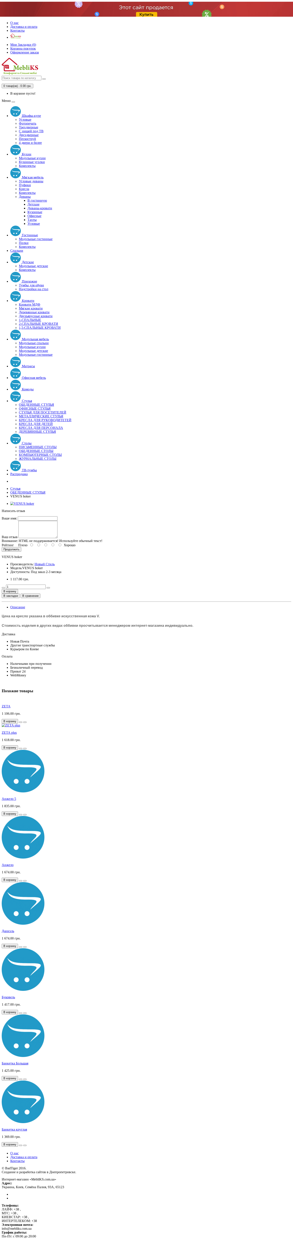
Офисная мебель (33, 378)
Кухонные (34, 212)
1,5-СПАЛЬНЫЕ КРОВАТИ (40, 327)
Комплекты (27, 166)
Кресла (24, 189)
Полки (24, 243)
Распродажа (19, 474)
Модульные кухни (32, 158)
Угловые (25, 119)
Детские (33, 204)
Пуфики (25, 185)
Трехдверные (28, 127)
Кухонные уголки (32, 162)
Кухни (26, 154)
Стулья (26, 401)
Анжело (8, 865)
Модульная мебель (35, 339)
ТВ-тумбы (29, 470)
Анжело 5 (9, 799)
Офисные (34, 216)
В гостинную (37, 200)
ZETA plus (9, 732)
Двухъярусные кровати (36, 316)
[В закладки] (20, 722)
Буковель (8, 997)
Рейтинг (8, 545)
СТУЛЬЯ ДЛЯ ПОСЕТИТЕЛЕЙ (42, 412)
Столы (26, 443)
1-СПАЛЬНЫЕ (30, 320)
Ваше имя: (9, 518)
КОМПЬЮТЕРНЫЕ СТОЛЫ (40, 455)
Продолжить (11, 549)
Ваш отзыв (10, 537)
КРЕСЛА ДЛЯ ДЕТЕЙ (36, 424)
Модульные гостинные (36, 239)
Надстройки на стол (33, 289)
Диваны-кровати (39, 208)
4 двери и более (30, 142)
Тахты (32, 220)
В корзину (9, 591)
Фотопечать (27, 123)
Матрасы (28, 366)
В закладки (10, 595)
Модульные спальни (34, 343)
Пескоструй (27, 139)
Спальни (16, 250)
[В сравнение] (25, 722)
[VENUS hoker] (22, 503)
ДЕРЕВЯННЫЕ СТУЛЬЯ (37, 431)
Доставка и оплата (23, 26)
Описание (17, 607)
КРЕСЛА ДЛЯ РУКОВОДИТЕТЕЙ (45, 420)
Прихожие (29, 281)
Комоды (27, 389)
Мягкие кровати (31, 308)
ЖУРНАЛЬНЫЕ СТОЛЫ (37, 458)
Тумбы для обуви (31, 285)
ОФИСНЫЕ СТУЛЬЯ (35, 408)
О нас (14, 23)
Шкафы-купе (31, 116)
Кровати (27, 300)
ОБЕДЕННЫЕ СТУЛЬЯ (36, 404)
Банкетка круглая (14, 1129)
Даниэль (8, 931)
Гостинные (29, 235)
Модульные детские (33, 266)
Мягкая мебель (32, 177)
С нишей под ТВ (31, 131)
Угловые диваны (31, 181)
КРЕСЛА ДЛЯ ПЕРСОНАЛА (41, 428)
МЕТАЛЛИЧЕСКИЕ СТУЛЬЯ (41, 416)
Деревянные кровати (34, 312)
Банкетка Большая (15, 1063)
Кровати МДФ (29, 304)
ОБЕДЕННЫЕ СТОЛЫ (36, 451)
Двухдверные (29, 135)
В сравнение (30, 595)
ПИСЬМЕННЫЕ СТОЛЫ (38, 447)
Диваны (25, 196)
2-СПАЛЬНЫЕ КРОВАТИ (38, 324)
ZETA (6, 706)
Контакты (17, 30)
